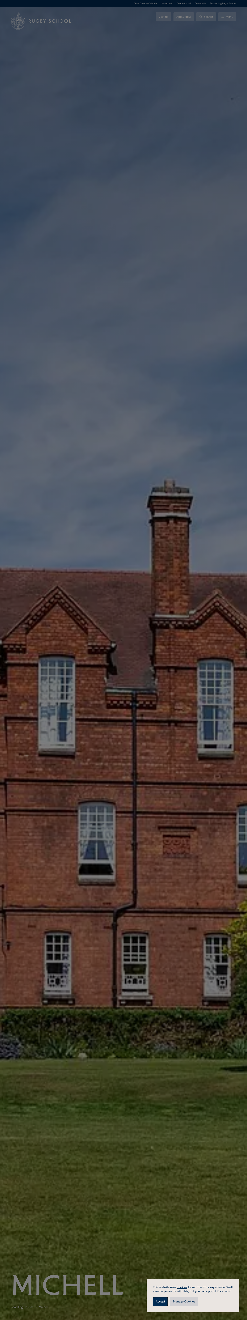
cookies (182, 1287)
